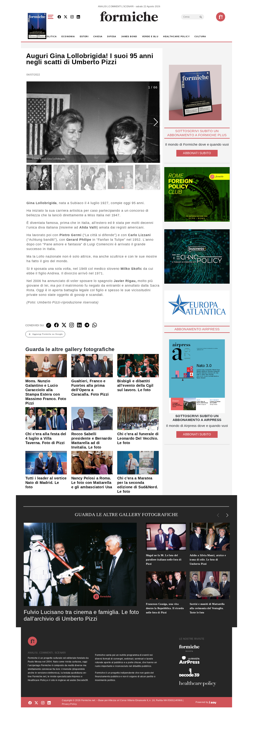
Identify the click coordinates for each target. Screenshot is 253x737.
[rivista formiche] (197, 376)
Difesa (111, 36)
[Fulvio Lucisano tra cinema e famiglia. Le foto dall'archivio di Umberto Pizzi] (80, 564)
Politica (51, 36)
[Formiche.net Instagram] (72, 17)
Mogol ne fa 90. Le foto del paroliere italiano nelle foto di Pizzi (164, 559)
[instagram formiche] (43, 703)
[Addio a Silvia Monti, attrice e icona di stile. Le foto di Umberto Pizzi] (210, 536)
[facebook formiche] (30, 703)
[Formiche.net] (220, 16)
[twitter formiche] (36, 703)
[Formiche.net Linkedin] (78, 17)
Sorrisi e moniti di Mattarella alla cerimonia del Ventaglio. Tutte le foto (207, 608)
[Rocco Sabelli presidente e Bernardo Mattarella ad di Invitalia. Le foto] (92, 418)
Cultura (200, 36)
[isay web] (212, 702)
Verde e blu (150, 36)
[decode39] (199, 672)
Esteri (84, 36)
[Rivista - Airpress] (199, 660)
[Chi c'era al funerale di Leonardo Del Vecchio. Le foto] (138, 418)
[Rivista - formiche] (199, 648)
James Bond (129, 36)
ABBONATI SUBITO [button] (197, 153)
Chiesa (97, 36)
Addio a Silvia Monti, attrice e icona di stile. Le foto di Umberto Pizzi (208, 559)
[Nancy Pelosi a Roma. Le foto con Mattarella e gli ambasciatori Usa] (92, 462)
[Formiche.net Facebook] (59, 17)
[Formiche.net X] (65, 17)
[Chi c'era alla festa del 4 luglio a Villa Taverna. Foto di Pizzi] (46, 418)
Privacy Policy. (69, 704)
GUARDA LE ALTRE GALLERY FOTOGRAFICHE (126, 514)
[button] (51, 26)
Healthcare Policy (176, 36)
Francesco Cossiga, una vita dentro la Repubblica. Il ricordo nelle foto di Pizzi (165, 608)
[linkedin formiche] (49, 703)
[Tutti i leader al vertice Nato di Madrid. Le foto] (46, 462)
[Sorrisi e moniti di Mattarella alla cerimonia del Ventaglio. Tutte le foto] (210, 585)
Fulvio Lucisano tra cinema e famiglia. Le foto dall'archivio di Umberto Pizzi (81, 615)
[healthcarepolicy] (199, 683)
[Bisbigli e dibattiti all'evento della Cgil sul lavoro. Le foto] (138, 365)
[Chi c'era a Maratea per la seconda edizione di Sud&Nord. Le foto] (138, 462)
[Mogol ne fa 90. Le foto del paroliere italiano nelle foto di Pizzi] (166, 536)
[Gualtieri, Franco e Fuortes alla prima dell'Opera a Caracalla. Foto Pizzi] (92, 365)
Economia (68, 36)
